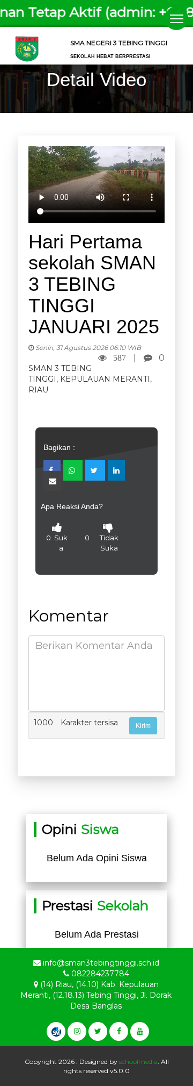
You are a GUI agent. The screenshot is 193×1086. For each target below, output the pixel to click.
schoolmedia (138, 1062)
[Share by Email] (52, 481)
